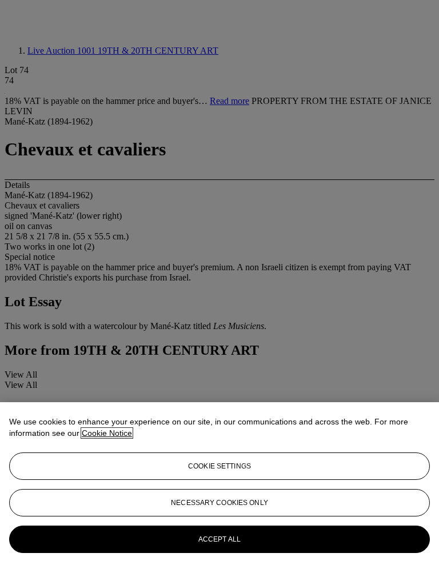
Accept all (219, 539)
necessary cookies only (219, 503)
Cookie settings (219, 466)
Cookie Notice (107, 433)
